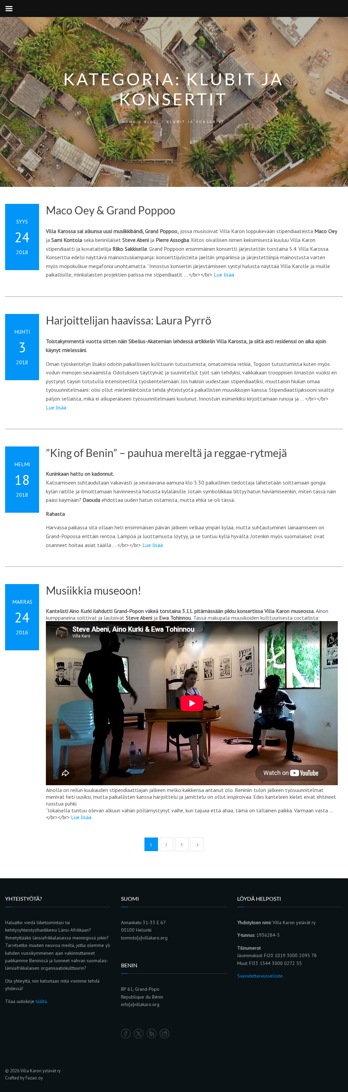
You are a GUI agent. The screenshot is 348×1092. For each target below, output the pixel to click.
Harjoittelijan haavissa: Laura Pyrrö (128, 320)
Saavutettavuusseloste (260, 976)
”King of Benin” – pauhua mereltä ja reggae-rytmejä (166, 452)
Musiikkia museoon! (93, 590)
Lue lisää (224, 274)
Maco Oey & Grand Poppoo (110, 210)
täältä (41, 1001)
